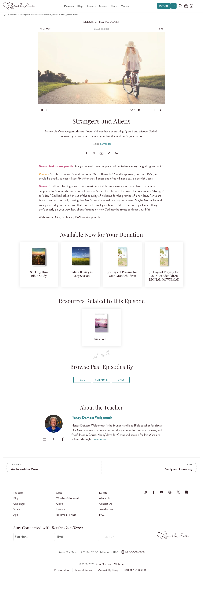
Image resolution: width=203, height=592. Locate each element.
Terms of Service (83, 570)
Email (60, 537)
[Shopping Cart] (186, 6)
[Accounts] (191, 6)
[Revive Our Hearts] (19, 5)
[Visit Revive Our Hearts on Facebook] (153, 492)
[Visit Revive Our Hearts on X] (178, 492)
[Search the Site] (180, 6)
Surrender (105, 144)
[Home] (5, 15)
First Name (21, 537)
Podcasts (69, 6)
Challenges (19, 503)
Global (59, 503)
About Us (104, 498)
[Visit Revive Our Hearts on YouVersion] (186, 492)
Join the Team (106, 509)
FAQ (102, 514)
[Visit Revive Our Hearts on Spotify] (170, 492)
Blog (15, 498)
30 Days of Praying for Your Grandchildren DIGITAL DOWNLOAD (164, 276)
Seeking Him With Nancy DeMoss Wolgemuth (39, 14)
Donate (164, 5)
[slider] (87, 110)
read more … (101, 439)
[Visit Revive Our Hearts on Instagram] (145, 492)
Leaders (91, 6)
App (15, 514)
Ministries (109, 564)
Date (82, 380)
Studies (103, 6)
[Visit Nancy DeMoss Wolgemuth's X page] (53, 439)
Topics (121, 380)
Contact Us (105, 503)
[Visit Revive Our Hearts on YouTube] (161, 492)
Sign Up (109, 537)
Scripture (101, 380)
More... (125, 6)
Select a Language (136, 570)
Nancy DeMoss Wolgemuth (91, 417)
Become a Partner (66, 514)
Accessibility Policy (108, 570)
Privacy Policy (61, 570)
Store (114, 6)
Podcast (13, 14)
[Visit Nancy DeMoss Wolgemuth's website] (44, 439)
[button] (197, 6)
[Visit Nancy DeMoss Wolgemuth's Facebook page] (62, 439)
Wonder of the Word (67, 498)
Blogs (80, 6)
